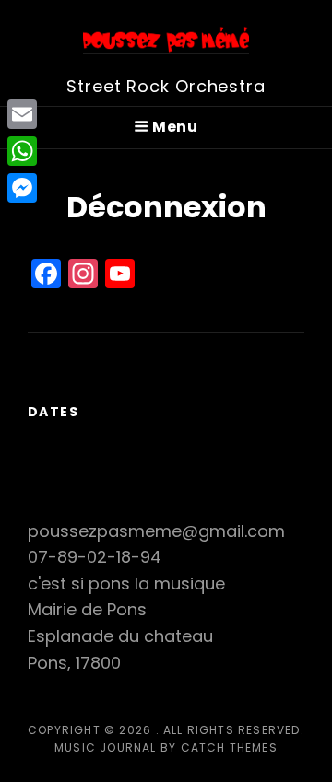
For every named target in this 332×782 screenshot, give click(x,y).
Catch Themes (229, 747)
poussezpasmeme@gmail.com (156, 531)
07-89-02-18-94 (94, 556)
